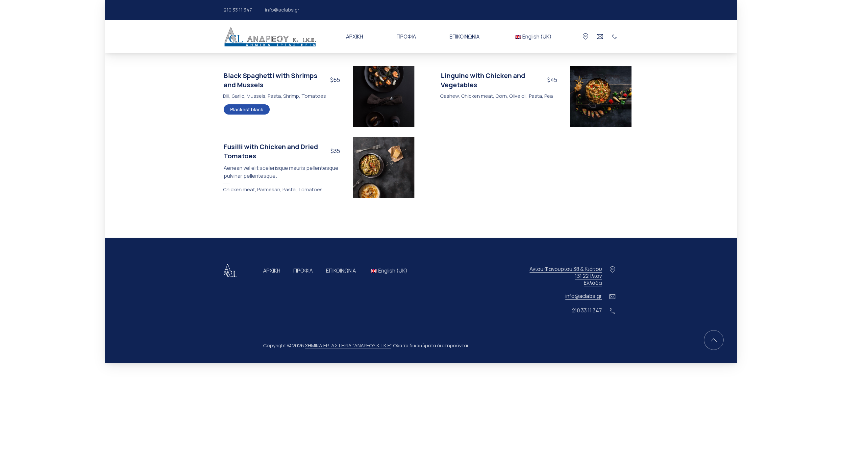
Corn (501, 95)
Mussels (256, 95)
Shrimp (291, 95)
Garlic (238, 95)
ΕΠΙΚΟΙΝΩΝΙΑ (465, 36)
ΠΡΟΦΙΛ (406, 36)
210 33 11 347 (238, 9)
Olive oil (518, 95)
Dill (226, 95)
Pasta (274, 95)
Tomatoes (313, 95)
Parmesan (268, 189)
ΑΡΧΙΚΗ (354, 36)
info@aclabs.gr (282, 9)
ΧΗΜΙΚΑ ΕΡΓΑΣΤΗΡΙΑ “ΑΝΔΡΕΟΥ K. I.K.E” (348, 345)
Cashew (449, 95)
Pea (548, 95)
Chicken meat (477, 95)
